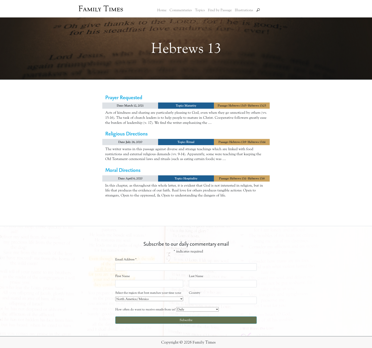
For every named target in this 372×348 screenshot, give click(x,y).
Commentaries (181, 10)
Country (194, 293)
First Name (122, 276)
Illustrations (244, 10)
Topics (200, 10)
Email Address (126, 259)
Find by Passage (220, 10)
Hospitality (190, 178)
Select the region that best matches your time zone (148, 293)
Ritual (190, 142)
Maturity (190, 106)
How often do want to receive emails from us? (145, 309)
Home (161, 10)
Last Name (196, 276)
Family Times (100, 8)
